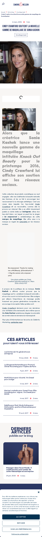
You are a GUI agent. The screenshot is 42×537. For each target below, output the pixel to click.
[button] (39, 492)
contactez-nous (16, 322)
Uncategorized (20, 12)
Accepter (21, 517)
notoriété (23, 222)
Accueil (3, 12)
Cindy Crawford (9, 308)
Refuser (21, 523)
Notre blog (11, 12)
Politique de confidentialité (20, 534)
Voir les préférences (21, 529)
